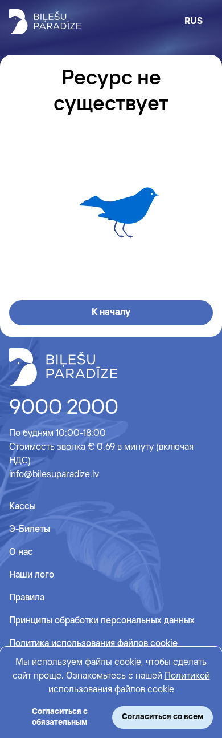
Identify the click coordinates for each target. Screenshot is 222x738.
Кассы (22, 506)
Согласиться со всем (162, 717)
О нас (21, 552)
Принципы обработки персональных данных (102, 620)
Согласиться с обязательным (60, 717)
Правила (26, 598)
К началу (111, 312)
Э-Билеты (29, 529)
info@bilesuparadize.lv (54, 474)
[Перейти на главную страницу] (45, 21)
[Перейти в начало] (63, 367)
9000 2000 (63, 408)
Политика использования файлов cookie (93, 643)
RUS (193, 21)
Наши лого (31, 575)
